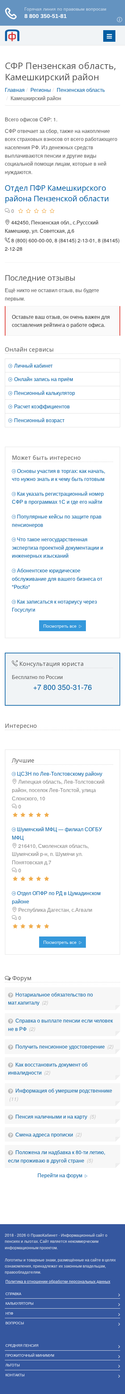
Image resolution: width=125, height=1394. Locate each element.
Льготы (12, 1364)
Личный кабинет (33, 365)
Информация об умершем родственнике (63, 1090)
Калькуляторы (19, 1303)
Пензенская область (81, 89)
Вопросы (14, 1322)
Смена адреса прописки (44, 1134)
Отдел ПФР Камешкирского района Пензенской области (57, 193)
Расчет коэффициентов (41, 406)
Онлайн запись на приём (43, 379)
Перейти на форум (61, 1175)
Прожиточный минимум (29, 1355)
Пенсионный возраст (38, 420)
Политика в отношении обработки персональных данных (57, 1281)
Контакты (15, 1374)
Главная (15, 89)
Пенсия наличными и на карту (51, 1116)
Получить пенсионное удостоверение (60, 1046)
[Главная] (21, 35)
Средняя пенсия (21, 1345)
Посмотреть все (60, 626)
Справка (13, 1293)
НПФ (9, 1313)
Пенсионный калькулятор (44, 392)
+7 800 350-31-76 (62, 687)
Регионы (40, 89)
